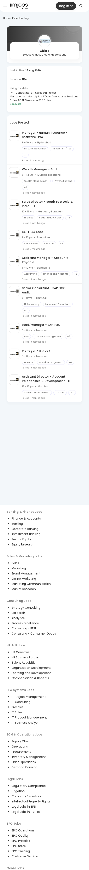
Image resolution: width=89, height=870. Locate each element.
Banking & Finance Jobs (24, 512)
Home (6, 18)
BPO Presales (21, 841)
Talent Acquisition (24, 662)
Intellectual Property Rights (31, 801)
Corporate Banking (25, 529)
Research (18, 613)
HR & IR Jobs (16, 645)
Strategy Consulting (26, 608)
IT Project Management (29, 697)
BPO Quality (20, 836)
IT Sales (17, 712)
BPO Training (21, 851)
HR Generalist (21, 652)
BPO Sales (19, 846)
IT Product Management (29, 717)
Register (66, 6)
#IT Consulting (20, 93)
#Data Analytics (53, 96)
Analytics (18, 618)
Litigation (18, 791)
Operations (20, 746)
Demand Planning (24, 767)
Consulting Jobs (19, 601)
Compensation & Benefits (30, 678)
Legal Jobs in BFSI (24, 807)
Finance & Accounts (26, 518)
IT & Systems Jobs (20, 690)
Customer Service (25, 856)
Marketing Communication (31, 584)
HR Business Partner (26, 657)
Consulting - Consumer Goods (34, 633)
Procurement (21, 752)
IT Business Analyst (25, 723)
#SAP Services (26, 100)
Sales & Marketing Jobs (24, 556)
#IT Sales (36, 93)
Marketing (19, 568)
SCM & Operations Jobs (24, 734)
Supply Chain (21, 741)
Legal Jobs (15, 779)
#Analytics (34, 96)
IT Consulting (21, 702)
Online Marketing (24, 579)
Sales (15, 563)
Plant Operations (24, 762)
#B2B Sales (43, 100)
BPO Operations (23, 830)
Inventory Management (29, 757)
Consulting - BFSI (24, 628)
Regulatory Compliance (29, 786)
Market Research (24, 589)
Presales (17, 707)
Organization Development (31, 668)
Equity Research (23, 544)
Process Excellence (25, 623)
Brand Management (26, 573)
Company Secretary (26, 796)
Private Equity (21, 539)
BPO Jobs (14, 824)
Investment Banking (26, 534)
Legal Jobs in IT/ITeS (26, 812)
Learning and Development (31, 673)
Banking (17, 524)
